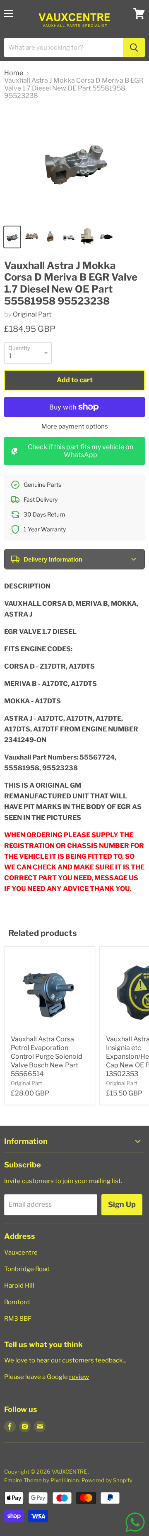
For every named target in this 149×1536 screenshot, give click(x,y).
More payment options (74, 426)
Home (13, 73)
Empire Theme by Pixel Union (41, 1480)
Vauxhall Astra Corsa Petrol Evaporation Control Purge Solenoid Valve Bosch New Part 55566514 (46, 1056)
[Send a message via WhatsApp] (135, 1522)
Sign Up (122, 1204)
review (79, 1377)
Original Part (32, 314)
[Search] (134, 47)
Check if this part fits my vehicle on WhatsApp (80, 450)
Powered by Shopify (107, 1480)
